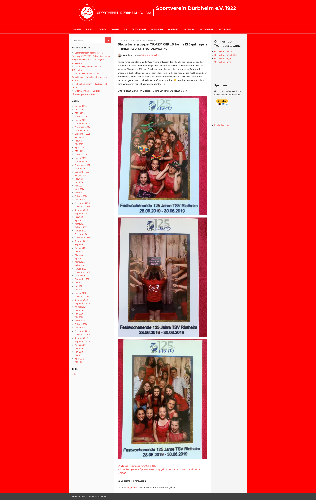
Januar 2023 (80, 230)
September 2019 (82, 341)
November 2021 (82, 272)
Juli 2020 (79, 310)
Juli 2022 (79, 251)
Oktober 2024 (81, 168)
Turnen (102, 29)
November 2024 (82, 165)
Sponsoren (157, 29)
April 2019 (79, 358)
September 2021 (82, 279)
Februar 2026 (81, 116)
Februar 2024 (81, 196)
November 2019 (82, 334)
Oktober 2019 (81, 338)
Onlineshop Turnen (223, 62)
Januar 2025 (80, 158)
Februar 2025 (81, 154)
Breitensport (139, 29)
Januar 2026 (80, 120)
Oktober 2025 (81, 130)
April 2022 (79, 258)
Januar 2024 (80, 199)
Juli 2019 (79, 348)
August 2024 (81, 175)
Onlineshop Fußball (223, 51)
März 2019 (80, 362)
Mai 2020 (79, 317)
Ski (125, 29)
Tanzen (115, 29)
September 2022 (82, 244)
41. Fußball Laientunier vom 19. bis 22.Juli (138, 466)
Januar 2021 (80, 293)
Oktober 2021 (81, 275)
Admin (75, 374)
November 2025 (82, 127)
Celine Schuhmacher (149, 55)
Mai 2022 (79, 255)
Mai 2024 (79, 185)
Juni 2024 (79, 182)
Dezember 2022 (82, 234)
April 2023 (79, 220)
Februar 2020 (81, 324)
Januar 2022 (80, 268)
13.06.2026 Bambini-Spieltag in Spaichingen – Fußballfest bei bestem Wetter (89, 77)
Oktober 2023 (81, 210)
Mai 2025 (79, 144)
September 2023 (82, 213)
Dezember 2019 (82, 331)
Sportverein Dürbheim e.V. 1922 (196, 8)
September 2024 (82, 172)
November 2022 (82, 237)
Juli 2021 (79, 282)
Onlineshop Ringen (223, 58)
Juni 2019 (79, 351)
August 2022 (81, 248)
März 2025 (80, 151)
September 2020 (82, 303)
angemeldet (132, 487)
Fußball (76, 29)
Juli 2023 (79, 217)
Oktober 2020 (81, 300)
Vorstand (173, 29)
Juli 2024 (79, 178)
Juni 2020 (79, 313)
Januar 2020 (80, 327)
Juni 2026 (79, 109)
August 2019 (81, 345)
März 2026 (80, 113)
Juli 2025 (79, 140)
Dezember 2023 (82, 203)
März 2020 (80, 320)
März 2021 (80, 289)
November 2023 (82, 206)
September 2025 (82, 133)
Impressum (188, 29)
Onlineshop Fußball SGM (225, 55)
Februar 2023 (81, 227)
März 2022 (80, 262)
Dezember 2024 (82, 161)
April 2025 (79, 147)
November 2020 (82, 296)
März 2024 (80, 192)
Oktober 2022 (81, 241)
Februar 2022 (81, 265)
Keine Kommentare (137, 40)
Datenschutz (206, 29)
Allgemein (152, 40)
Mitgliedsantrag (221, 125)
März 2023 (80, 223)
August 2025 (81, 137)
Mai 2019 (79, 355)
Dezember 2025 (82, 123)
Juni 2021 (79, 286)
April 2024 (79, 189)
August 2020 (81, 306)
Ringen (89, 29)
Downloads (224, 29)
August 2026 (81, 106)
